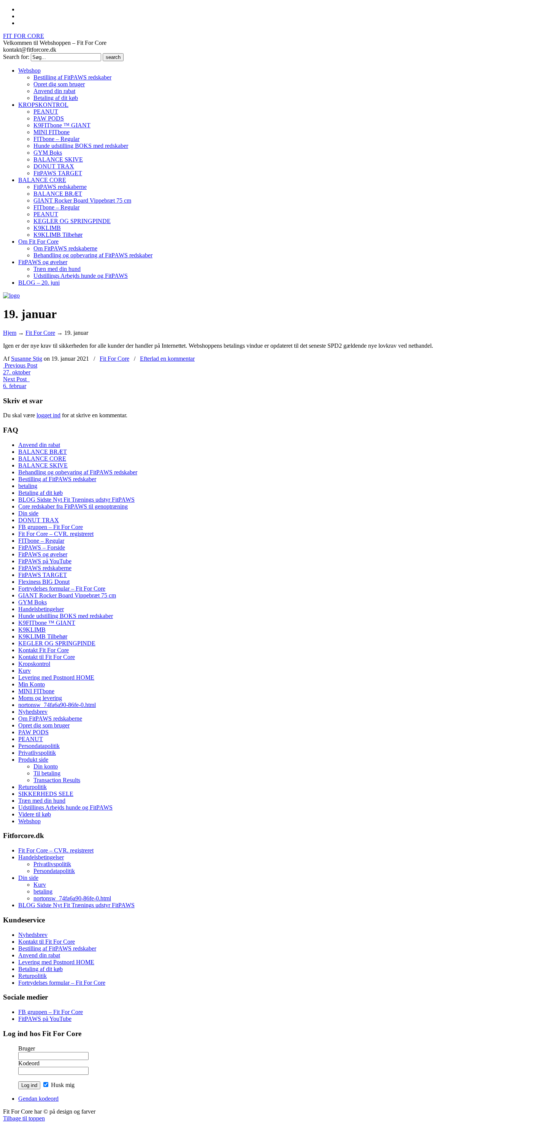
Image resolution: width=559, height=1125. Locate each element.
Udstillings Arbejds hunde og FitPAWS (65, 807)
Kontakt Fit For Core (43, 650)
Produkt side (33, 759)
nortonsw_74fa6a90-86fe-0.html (57, 705)
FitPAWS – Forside (41, 547)
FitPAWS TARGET (42, 575)
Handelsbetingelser (41, 609)
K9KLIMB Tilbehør (42, 636)
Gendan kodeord (38, 1098)
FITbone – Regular (41, 540)
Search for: (16, 57)
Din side (28, 513)
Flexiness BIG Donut (44, 581)
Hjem (9, 333)
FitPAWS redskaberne (44, 568)
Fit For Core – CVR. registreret (56, 534)
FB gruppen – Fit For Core (50, 527)
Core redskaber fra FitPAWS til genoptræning (73, 506)
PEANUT (30, 739)
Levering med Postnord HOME (56, 677)
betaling (27, 486)
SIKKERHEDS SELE (45, 794)
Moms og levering (40, 698)
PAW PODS (33, 732)
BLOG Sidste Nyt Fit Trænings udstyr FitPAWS (76, 499)
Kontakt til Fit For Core (46, 657)
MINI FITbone (36, 691)
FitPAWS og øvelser (42, 554)
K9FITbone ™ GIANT (46, 623)
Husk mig (62, 1085)
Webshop (29, 821)
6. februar (14, 386)
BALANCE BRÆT (42, 451)
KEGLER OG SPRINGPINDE (56, 643)
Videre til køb (34, 814)
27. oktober (16, 372)
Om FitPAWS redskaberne (50, 718)
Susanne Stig (26, 358)
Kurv (24, 670)
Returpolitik (32, 787)
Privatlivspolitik (37, 752)
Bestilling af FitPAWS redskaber (57, 479)
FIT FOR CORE (23, 36)
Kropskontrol (34, 664)
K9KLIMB (32, 629)
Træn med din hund (41, 800)
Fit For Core (40, 333)
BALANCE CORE (42, 458)
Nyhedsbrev (33, 711)
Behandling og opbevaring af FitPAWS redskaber (77, 472)
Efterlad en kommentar (167, 358)
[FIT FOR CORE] (11, 295)
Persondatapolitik (39, 746)
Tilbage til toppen (24, 1118)
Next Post (16, 379)
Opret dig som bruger (44, 725)
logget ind (48, 415)
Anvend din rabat (39, 445)
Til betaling (46, 773)
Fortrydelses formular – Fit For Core (61, 588)
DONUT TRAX (38, 520)
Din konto (45, 766)
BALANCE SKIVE (43, 465)
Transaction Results (56, 780)
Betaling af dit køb (40, 493)
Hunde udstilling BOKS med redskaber (65, 616)
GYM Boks (32, 602)
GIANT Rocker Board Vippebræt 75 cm (67, 595)
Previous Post (20, 365)
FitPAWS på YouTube (44, 561)
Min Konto (31, 684)
